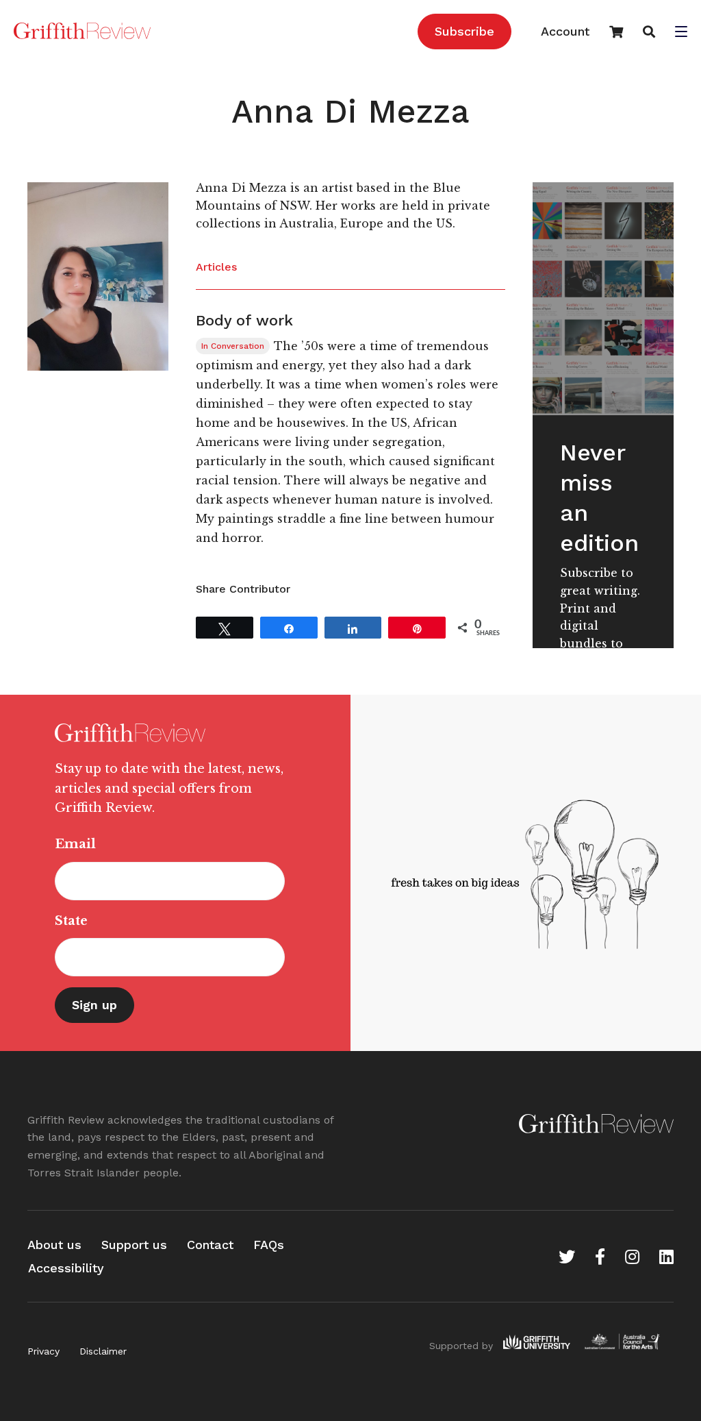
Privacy (43, 1351)
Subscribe (464, 31)
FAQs (268, 1244)
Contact (210, 1244)
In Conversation (232, 346)
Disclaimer (103, 1351)
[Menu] (681, 33)
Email (75, 844)
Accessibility (66, 1268)
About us (54, 1244)
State (71, 920)
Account (565, 31)
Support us (134, 1244)
